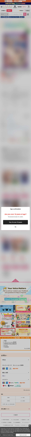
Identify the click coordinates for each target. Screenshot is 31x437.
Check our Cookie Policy (8, 435)
